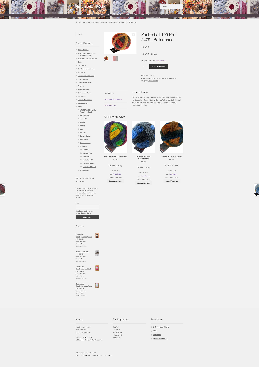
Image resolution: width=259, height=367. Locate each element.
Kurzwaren (81, 72)
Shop (127, 14)
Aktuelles (99, 14)
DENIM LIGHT (85, 115)
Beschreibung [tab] (109, 93)
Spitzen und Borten (84, 93)
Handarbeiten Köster (91, 6)
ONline (82, 126)
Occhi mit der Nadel (85, 82)
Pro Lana (83, 133)
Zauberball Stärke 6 (89, 167)
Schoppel (96, 22)
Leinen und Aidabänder (86, 76)
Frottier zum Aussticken (86, 69)
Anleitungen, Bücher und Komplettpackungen (86, 54)
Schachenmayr (85, 143)
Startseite (79, 14)
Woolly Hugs (84, 170)
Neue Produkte (83, 79)
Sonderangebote (84, 89)
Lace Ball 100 (87, 153)
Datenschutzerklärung (161, 327)
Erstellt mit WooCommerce (102, 355)
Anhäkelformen (83, 50)
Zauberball (86, 157)
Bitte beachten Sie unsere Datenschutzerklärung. (84, 212)
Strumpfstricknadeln (85, 100)
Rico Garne (84, 139)
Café (79, 62)
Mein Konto (145, 14)
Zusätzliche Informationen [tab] (113, 99)
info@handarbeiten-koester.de (92, 340)
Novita (82, 122)
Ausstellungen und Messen (87, 59)
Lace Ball (86, 150)
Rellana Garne (85, 136)
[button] (133, 34)
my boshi (83, 119)
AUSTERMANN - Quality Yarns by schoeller (88, 111)
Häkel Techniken (113, 14)
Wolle (89, 22)
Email (77, 203)
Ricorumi (81, 86)
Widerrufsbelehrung (160, 338)
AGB (155, 331)
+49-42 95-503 (87, 337)
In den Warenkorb (158, 66)
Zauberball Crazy (88, 163)
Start (79, 22)
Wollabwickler (83, 103)
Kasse (134, 14)
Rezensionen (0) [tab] (110, 105)
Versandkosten (160, 60)
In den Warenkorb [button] (115, 181)
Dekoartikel (82, 65)
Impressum (157, 334)
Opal (81, 129)
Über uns (89, 14)
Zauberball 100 (105, 22)
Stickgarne (81, 96)
